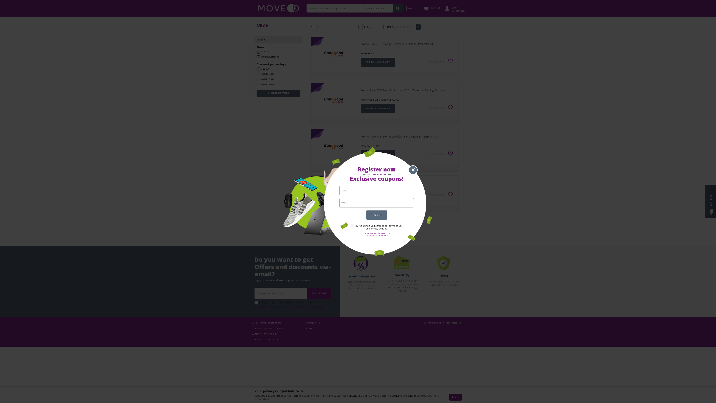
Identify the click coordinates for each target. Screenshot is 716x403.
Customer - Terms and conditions (376, 233)
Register (376, 215)
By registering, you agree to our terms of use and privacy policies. (379, 227)
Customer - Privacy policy (377, 236)
